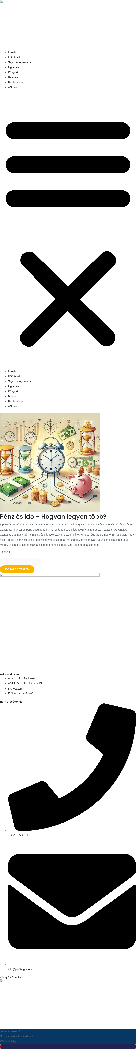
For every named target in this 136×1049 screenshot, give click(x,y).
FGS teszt (14, 57)
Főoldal (12, 52)
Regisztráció (15, 82)
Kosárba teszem (17, 569)
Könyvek (13, 72)
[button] (68, 231)
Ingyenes (13, 67)
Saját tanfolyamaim (19, 62)
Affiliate (12, 87)
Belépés (13, 77)
